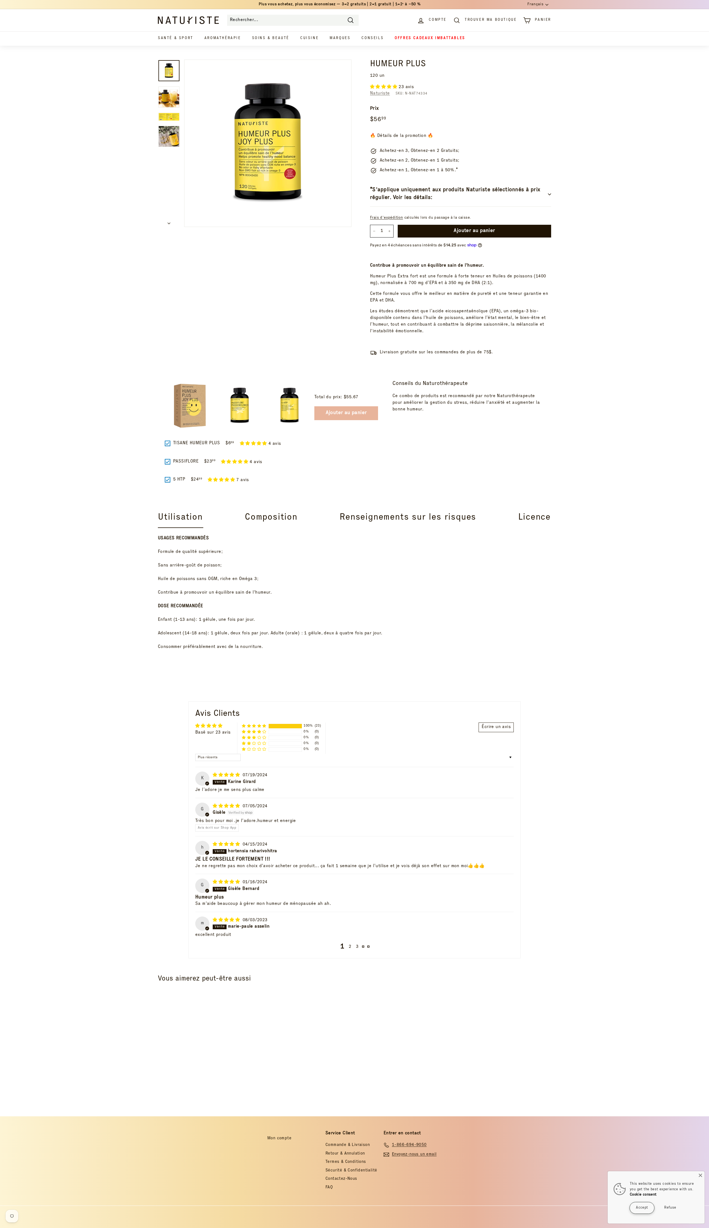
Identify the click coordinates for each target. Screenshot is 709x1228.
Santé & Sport (175, 38)
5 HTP (179, 480)
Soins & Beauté (270, 38)
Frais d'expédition (386, 218)
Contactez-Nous (341, 1179)
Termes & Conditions (345, 1162)
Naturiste (380, 93)
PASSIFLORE (186, 461)
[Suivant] (169, 222)
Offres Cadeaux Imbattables (430, 38)
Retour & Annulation (345, 1154)
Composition (271, 517)
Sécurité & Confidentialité (351, 1170)
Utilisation (180, 517)
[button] (384, 87)
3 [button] (357, 947)
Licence (534, 517)
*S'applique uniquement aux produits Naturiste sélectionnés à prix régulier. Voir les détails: (455, 194)
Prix (374, 108)
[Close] (700, 1175)
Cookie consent (643, 1195)
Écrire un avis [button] (496, 727)
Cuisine (309, 38)
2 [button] (350, 947)
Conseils (372, 38)
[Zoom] (267, 143)
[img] (227, 775)
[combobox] (293, 20)
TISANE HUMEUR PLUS (196, 443)
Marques (340, 38)
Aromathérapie (222, 38)
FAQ (329, 1187)
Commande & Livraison (347, 1145)
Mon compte (279, 1138)
